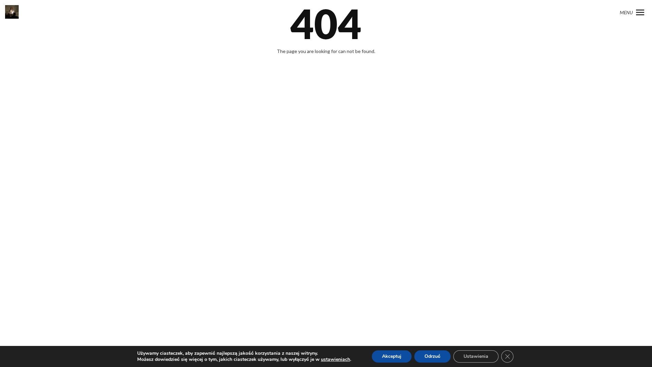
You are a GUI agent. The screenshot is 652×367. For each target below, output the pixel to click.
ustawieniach (335, 359)
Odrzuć (432, 356)
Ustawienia (476, 356)
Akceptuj (391, 356)
